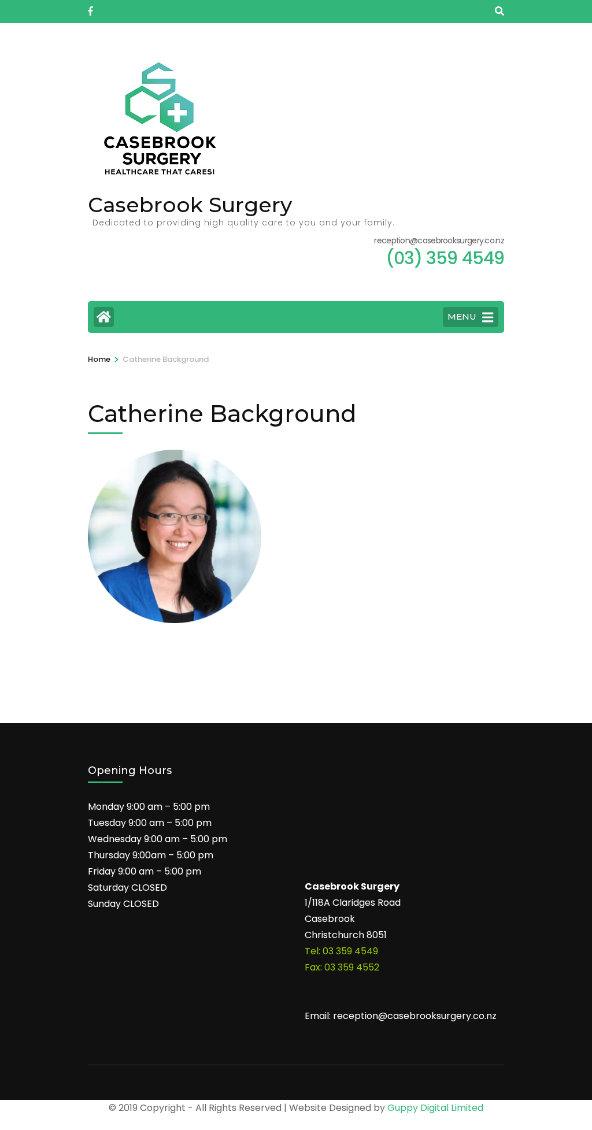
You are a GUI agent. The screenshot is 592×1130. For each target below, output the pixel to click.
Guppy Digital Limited (435, 1107)
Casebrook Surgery (190, 204)
